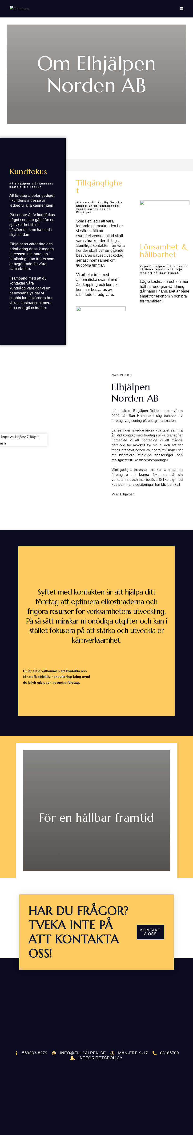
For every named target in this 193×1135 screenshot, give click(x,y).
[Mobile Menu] (181, 9)
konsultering (62, 676)
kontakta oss (76, 671)
